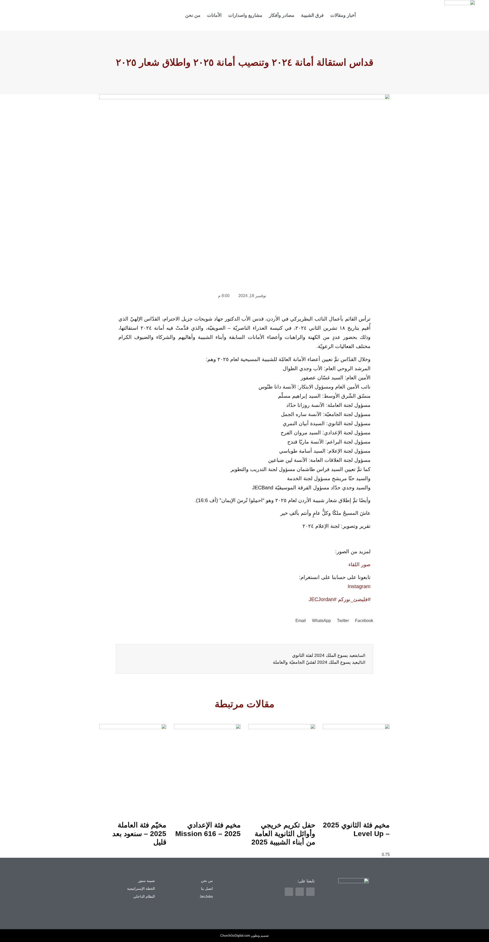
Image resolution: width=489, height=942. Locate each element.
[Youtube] (81, 15)
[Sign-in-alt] (108, 15)
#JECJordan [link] (322, 599)
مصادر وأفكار (281, 15)
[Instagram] (90, 15)
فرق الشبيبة (312, 15)
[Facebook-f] (99, 15)
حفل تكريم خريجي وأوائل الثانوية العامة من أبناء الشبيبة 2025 (283, 833)
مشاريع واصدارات (245, 15)
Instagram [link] (359, 586)
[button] (364, 621)
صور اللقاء (359, 564)
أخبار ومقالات (343, 15)
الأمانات (214, 15)
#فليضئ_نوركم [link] (354, 599)
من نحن (192, 15)
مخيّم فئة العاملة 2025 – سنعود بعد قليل (139, 833)
